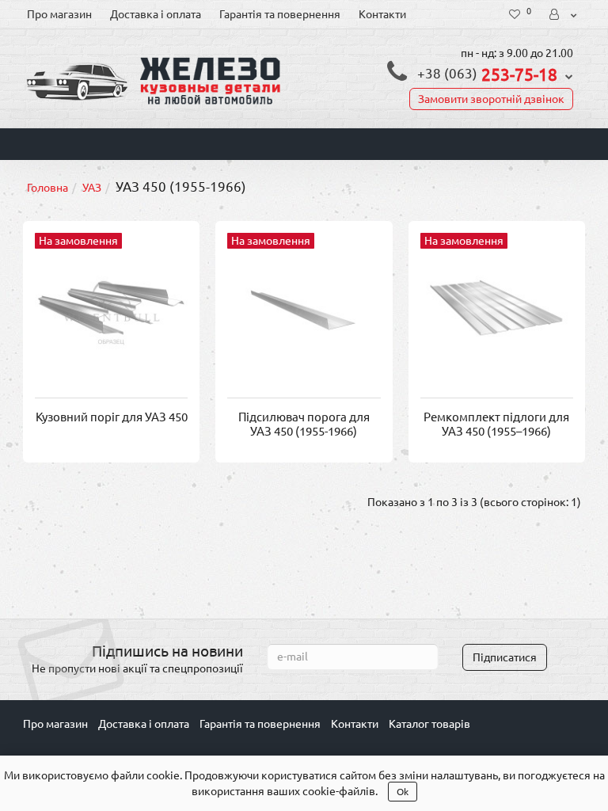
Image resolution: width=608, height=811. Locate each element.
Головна (47, 187)
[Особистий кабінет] (564, 14)
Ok (402, 791)
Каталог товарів (429, 724)
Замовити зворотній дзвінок (491, 99)
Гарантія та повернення (279, 14)
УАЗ (91, 187)
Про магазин (59, 14)
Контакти (382, 14)
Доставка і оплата (155, 14)
